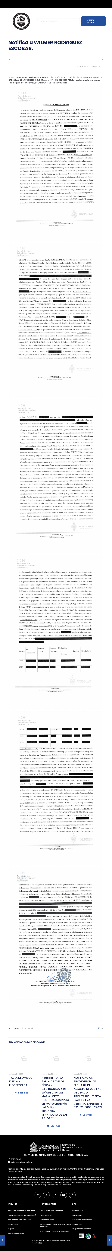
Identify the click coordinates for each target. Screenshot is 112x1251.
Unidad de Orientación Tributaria (21, 1211)
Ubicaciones (77, 1215)
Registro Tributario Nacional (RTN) (22, 1215)
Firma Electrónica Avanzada (51, 1211)
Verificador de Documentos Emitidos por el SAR (55, 1225)
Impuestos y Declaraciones (19, 1220)
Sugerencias (77, 1224)
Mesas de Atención (16, 1233)
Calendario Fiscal (47, 1220)
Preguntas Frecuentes (81, 1229)
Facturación (13, 1224)
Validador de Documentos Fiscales (54, 1231)
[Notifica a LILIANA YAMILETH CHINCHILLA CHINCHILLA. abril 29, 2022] (109, 1240)
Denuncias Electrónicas (82, 1220)
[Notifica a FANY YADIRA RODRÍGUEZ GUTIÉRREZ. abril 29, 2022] (2, 1240)
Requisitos (12, 1229)
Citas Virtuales (46, 1215)
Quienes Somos (79, 1211)
